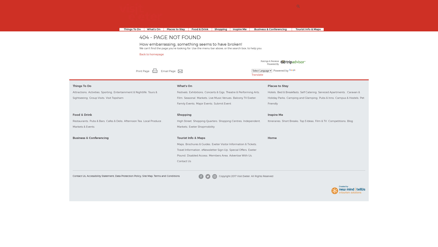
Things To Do (132, 29)
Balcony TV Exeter (244, 97)
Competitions (337, 121)
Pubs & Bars (97, 121)
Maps (180, 144)
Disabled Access (197, 155)
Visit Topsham (115, 97)
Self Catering (308, 92)
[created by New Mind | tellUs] (348, 193)
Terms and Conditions (167, 175)
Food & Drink (200, 29)
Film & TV (321, 121)
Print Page (142, 71)
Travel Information (188, 149)
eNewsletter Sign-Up (215, 149)
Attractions (80, 92)
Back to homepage (151, 54)
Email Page (168, 71)
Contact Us (184, 161)
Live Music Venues (220, 97)
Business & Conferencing (270, 29)
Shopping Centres (230, 121)
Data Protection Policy (128, 175)
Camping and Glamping (302, 97)
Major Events (204, 103)
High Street (184, 121)
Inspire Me (240, 29)
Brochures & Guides (197, 144)
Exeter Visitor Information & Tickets (234, 144)
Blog (350, 121)
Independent (251, 121)
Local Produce (152, 121)
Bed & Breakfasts (288, 92)
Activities (94, 92)
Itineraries (274, 121)
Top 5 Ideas (307, 121)
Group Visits (96, 97)
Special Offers (238, 149)
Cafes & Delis (114, 121)
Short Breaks (290, 121)
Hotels (272, 92)
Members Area (218, 155)
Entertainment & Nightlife (130, 92)
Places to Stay (176, 29)
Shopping (221, 29)
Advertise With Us (240, 155)
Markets (202, 97)
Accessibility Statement (100, 175)
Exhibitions (196, 92)
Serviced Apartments (332, 92)
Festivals (182, 92)
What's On (153, 29)
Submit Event (222, 103)
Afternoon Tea (133, 121)
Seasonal (189, 97)
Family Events (186, 103)
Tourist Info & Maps (308, 29)
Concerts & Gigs (214, 92)
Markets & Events (83, 126)
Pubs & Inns (326, 97)
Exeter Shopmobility (202, 126)
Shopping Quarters (205, 121)
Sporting (106, 92)
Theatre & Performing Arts (242, 92)
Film (180, 97)
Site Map (147, 175)
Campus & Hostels (346, 97)
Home (272, 138)
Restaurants (80, 121)
